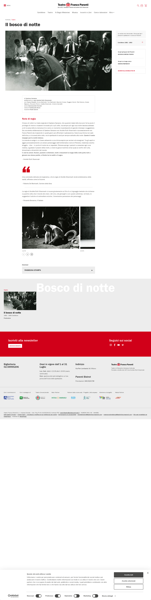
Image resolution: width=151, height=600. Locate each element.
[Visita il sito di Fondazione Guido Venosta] (90, 398)
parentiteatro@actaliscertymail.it (69, 413)
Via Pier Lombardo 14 (83, 368)
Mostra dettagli (107, 596)
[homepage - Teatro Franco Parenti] (75, 5)
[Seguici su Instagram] (110, 345)
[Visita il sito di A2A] (74, 398)
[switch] (58, 596)
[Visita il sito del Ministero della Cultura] (11, 398)
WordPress (23, 416)
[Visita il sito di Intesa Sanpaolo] (59, 398)
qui (138, 33)
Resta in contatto (15, 346)
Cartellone (41, 12)
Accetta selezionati (128, 581)
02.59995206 (11, 366)
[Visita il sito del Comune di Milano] (43, 398)
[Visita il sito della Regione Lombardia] (27, 398)
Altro (111, 12)
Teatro (50, 12)
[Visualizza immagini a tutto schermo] (31, 254)
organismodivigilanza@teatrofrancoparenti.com (118, 414)
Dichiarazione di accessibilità (67, 414)
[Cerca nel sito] (138, 5)
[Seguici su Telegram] (122, 345)
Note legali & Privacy (10, 414)
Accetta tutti (128, 575)
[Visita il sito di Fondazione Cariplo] (106, 398)
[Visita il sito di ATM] (122, 398)
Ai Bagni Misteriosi (62, 12)
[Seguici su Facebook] (114, 345)
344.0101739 (89, 381)
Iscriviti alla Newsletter (126, 71)
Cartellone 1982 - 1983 (125, 42)
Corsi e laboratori (100, 12)
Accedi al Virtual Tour (125, 54)
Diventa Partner (123, 64)
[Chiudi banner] (148, 573)
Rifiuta (128, 587)
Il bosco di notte (12, 312)
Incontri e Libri (86, 12)
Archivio (8, 20)
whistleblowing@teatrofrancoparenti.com (90, 414)
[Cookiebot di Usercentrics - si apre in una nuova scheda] (13, 596)
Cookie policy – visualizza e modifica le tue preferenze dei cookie (37, 414)
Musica (75, 12)
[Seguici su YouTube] (118, 345)
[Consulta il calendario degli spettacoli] (142, 5)
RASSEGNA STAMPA (33, 270)
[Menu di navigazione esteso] (5, 5)
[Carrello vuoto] (145, 5)
